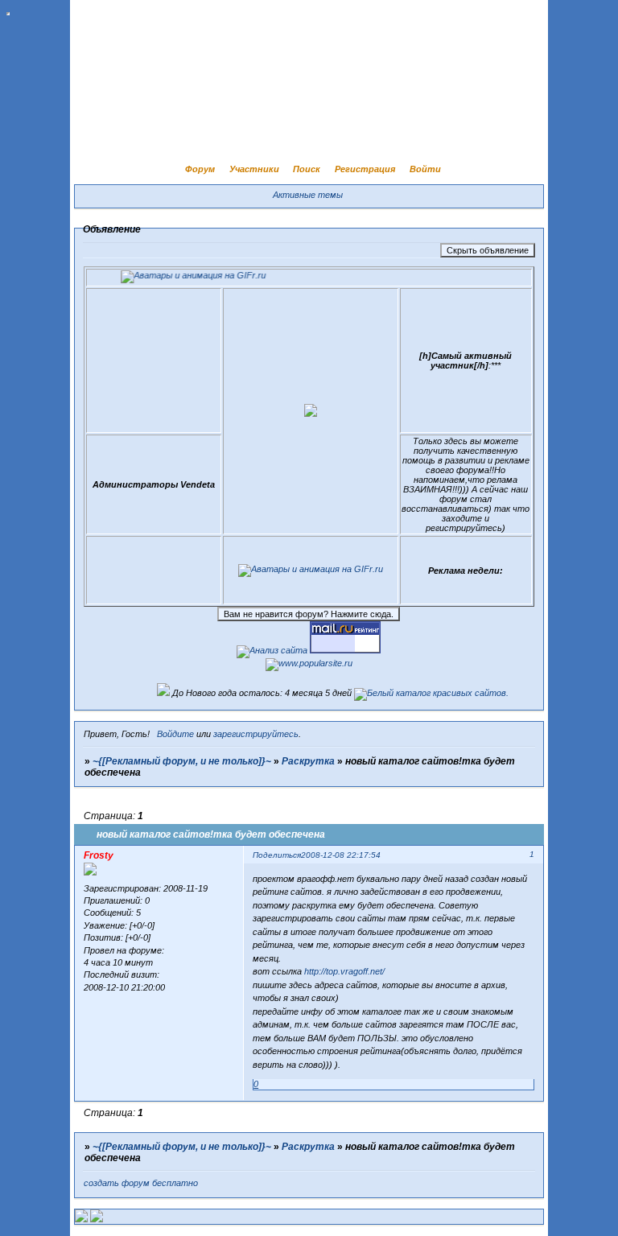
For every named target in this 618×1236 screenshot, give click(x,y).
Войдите (175, 734)
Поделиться (277, 855)
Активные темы (308, 195)
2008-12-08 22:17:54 (341, 855)
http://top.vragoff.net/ (344, 971)
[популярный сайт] (309, 663)
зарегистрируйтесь (256, 734)
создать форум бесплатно (141, 1183)
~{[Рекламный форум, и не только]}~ (182, 761)
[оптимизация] (272, 650)
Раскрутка (308, 761)
